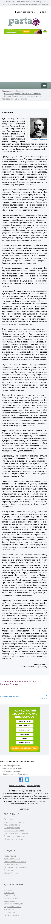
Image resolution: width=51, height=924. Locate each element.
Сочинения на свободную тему (15, 774)
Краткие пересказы (11, 766)
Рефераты (8, 870)
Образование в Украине (12, 91)
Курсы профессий (12, 859)
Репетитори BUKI (11, 898)
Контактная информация (9, 910)
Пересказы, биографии (14, 831)
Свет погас (24, 809)
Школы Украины (11, 873)
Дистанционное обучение (15, 867)
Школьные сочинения (11, 771)
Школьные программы (14, 839)
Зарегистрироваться (26, 12)
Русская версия (33, 786)
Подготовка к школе (12, 907)
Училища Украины (12, 828)
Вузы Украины (10, 819)
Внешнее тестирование (14, 822)
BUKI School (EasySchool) (9, 894)
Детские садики (10, 901)
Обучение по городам (13, 904)
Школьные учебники (12, 864)
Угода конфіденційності (30, 791)
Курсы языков (10, 856)
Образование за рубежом (15, 862)
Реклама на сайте (11, 915)
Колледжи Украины (12, 825)
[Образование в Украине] (24, 22)
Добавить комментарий (10, 697)
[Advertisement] (25, 56)
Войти (44, 12)
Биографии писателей (12, 768)
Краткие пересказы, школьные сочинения (22, 94)
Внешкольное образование (16, 833)
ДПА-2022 (8, 890)
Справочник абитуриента (15, 836)
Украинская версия (17, 786)
